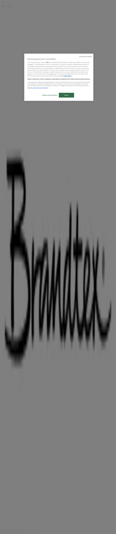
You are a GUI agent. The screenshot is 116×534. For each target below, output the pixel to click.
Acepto (66, 95)
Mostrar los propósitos (49, 95)
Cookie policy (67, 76)
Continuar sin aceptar (85, 56)
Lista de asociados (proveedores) (37, 88)
